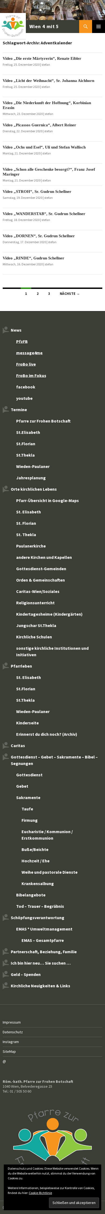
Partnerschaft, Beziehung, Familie (44, 951)
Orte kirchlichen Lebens (34, 489)
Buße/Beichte (35, 849)
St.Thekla (25, 455)
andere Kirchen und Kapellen (44, 557)
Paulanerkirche (31, 546)
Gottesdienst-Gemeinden (41, 568)
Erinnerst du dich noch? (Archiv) (46, 734)
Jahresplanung (31, 477)
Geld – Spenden (26, 974)
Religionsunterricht (35, 602)
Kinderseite (27, 722)
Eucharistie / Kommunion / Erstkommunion (47, 835)
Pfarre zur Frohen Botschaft (30, 26)
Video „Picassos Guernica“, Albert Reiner (39, 125)
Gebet (22, 786)
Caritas (18, 745)
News (16, 330)
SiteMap (9, 1051)
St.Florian (25, 443)
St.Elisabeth (28, 432)
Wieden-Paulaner (33, 466)
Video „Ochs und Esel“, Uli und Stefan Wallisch (44, 147)
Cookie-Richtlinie (40, 1193)
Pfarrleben (21, 666)
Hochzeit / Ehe (36, 860)
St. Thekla (26, 534)
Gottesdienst (29, 774)
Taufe (27, 808)
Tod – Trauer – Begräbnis (40, 906)
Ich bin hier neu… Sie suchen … (41, 963)
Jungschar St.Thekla (36, 625)
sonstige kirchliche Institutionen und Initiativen (52, 651)
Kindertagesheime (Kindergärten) (49, 614)
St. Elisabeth (28, 511)
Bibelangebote (31, 895)
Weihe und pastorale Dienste (50, 872)
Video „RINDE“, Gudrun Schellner (33, 258)
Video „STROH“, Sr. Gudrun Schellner (37, 191)
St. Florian (26, 523)
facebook (25, 387)
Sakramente (28, 797)
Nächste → (70, 293)
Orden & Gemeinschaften (40, 580)
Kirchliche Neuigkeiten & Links (40, 985)
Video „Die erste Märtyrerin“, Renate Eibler (42, 58)
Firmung (30, 820)
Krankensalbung (38, 883)
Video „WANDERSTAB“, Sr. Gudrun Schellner (44, 214)
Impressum (12, 1022)
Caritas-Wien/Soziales (38, 591)
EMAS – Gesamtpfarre (43, 940)
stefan (45, 64)
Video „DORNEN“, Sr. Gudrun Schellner (39, 236)
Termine (19, 409)
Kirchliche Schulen (34, 636)
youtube (24, 398)
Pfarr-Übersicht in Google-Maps (47, 500)
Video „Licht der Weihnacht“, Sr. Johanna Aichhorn (48, 80)
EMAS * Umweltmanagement (44, 929)
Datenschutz (13, 1032)
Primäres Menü (98, 26)
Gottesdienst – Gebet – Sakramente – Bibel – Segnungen (54, 760)
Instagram (11, 1041)
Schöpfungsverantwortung (37, 917)
